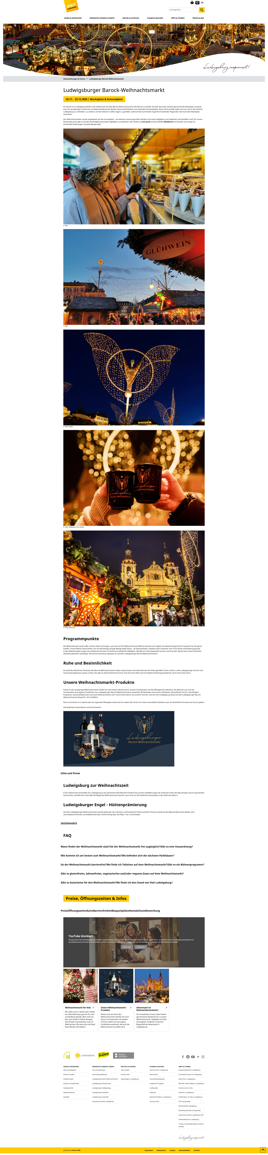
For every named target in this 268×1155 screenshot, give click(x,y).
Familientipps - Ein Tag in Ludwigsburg (190, 1097)
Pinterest (188, 1057)
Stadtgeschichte (68, 1088)
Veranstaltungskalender (99, 1074)
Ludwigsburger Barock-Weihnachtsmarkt (106, 79)
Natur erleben (125, 1070)
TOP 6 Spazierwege (184, 1101)
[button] (71, 6)
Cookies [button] (172, 1150)
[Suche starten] (202, 10)
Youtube (193, 1057)
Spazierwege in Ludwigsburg (130, 1079)
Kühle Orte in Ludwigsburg (186, 1079)
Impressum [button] (149, 1150)
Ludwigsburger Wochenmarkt (101, 1083)
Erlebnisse (153, 1092)
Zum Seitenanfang (262, 1150)
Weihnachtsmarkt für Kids (78, 1007)
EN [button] (202, 2)
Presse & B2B (198, 18)
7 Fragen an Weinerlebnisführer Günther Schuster (191, 1125)
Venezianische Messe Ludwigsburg (103, 1101)
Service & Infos (154, 1101)
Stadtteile (66, 1097)
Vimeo (198, 1057)
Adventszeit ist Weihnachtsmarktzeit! (147, 1008)
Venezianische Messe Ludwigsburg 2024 (190, 1115)
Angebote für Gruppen (157, 1083)
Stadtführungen (68, 1079)
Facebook (182, 1057)
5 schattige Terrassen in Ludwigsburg (190, 1074)
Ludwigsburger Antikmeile (100, 1097)
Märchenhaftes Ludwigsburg (187, 1106)
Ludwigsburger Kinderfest (100, 1092)
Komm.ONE (76, 1150)
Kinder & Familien (68, 1074)
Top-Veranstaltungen (98, 1070)
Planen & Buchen (155, 18)
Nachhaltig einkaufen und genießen (189, 1110)
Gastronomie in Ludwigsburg (159, 1070)
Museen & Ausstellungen (71, 1083)
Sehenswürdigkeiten (69, 1070)
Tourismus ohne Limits (185, 1088)
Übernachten (154, 1074)
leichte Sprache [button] (192, 2)
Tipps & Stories (178, 18)
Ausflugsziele (154, 1088)
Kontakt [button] (197, 1150)
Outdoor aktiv (125, 1074)
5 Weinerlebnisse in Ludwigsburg (188, 1119)
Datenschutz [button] (161, 1150)
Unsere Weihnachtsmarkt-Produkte (113, 1008)
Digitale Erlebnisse (69, 1092)
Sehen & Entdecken (73, 18)
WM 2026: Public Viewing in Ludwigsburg (191, 1083)
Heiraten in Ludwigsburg (186, 1092)
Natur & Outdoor (130, 18)
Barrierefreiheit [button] (184, 1150)
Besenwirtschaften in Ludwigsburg (160, 1097)
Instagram (202, 1057)
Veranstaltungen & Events (102, 18)
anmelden (136, 1150)
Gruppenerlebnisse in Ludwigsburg (189, 1070)
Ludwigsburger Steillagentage (101, 1088)
